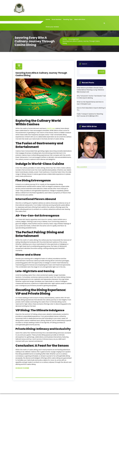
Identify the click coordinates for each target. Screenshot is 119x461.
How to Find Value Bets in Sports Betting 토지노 (91, 109)
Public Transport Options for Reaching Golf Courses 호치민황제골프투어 (90, 115)
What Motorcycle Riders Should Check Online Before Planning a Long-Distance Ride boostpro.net (90, 90)
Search (84, 64)
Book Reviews (56, 19)
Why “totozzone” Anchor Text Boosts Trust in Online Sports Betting (91, 97)
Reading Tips (67, 19)
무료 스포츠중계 (82, 167)
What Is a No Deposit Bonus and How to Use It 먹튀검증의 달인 (90, 103)
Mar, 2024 (19, 66)
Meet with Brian (79, 19)
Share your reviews (52, 27)
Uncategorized (73, 39)
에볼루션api (51, 128)
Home (48, 19)
